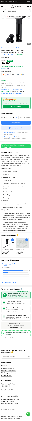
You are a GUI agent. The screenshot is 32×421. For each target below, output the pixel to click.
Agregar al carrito (17, 128)
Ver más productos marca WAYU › (10, 47)
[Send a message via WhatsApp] (28, 414)
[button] (29, 6)
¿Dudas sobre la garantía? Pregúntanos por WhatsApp (16, 333)
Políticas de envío (6, 375)
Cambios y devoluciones (8, 370)
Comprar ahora (16, 123)
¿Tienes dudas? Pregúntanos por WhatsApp (14, 146)
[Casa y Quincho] (16, 6)
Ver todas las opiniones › (9, 282)
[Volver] (3, 16)
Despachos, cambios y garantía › (11, 94)
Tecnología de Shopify (13, 419)
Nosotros (4, 366)
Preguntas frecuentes (7, 368)
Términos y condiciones (8, 373)
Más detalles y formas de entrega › (12, 89)
